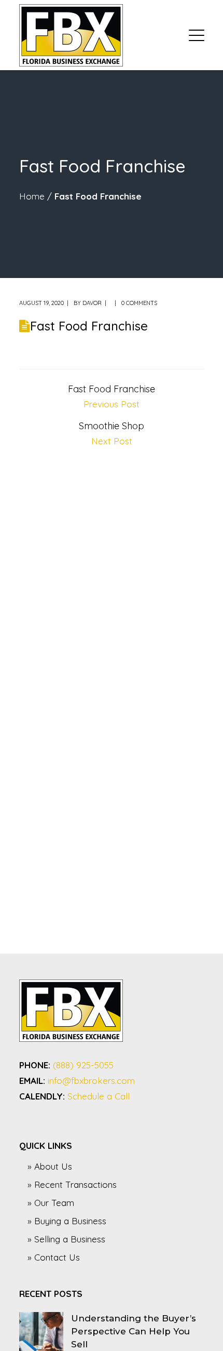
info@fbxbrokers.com (91, 1080)
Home (32, 196)
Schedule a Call (98, 1096)
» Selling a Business (66, 1239)
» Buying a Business (66, 1220)
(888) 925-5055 (83, 1064)
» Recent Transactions (72, 1184)
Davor (92, 303)
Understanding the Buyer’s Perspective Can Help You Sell (133, 1331)
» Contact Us (53, 1257)
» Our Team (50, 1202)
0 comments (139, 303)
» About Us (49, 1166)
